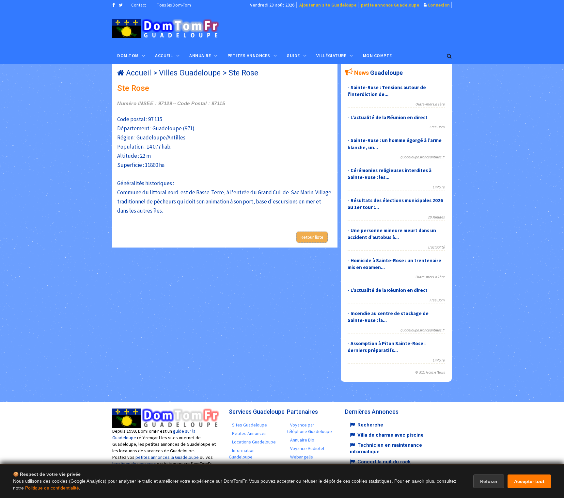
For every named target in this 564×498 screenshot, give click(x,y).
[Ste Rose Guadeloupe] (165, 28)
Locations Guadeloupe (254, 442)
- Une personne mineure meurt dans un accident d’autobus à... (392, 233)
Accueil (164, 55)
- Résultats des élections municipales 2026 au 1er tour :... (395, 203)
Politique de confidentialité (52, 487)
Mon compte (377, 55)
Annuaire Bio (302, 440)
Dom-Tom (128, 55)
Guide (293, 55)
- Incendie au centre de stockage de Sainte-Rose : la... (388, 316)
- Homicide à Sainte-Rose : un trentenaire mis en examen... (394, 263)
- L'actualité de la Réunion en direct (388, 117)
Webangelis (301, 457)
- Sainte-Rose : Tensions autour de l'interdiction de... (387, 90)
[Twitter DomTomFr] (121, 5)
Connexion (439, 5)
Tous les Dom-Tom (174, 5)
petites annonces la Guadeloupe (167, 457)
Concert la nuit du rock (384, 462)
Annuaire (200, 55)
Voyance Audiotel (307, 448)
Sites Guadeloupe (249, 425)
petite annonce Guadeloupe (390, 5)
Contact (138, 5)
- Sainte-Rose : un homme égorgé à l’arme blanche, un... (395, 143)
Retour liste (312, 237)
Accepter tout (529, 481)
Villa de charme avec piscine (390, 435)
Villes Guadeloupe (190, 73)
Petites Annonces (248, 55)
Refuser (488, 481)
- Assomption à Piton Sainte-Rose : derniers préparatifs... (387, 346)
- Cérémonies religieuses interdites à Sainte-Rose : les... (389, 173)
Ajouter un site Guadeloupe (327, 5)
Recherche (370, 425)
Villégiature (331, 55)
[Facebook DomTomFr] (113, 5)
